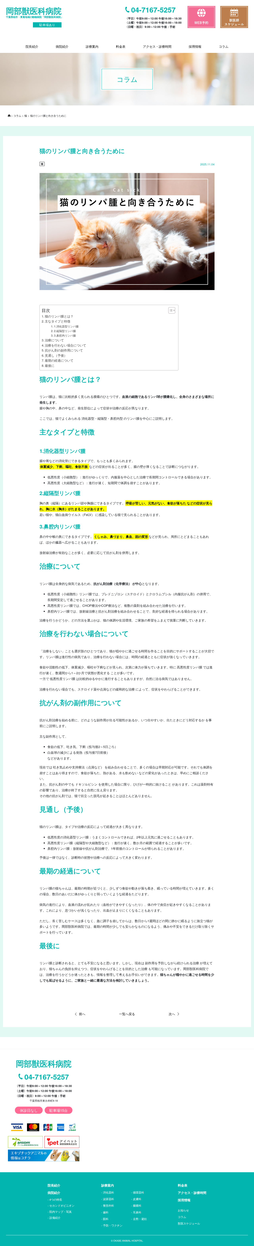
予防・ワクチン (112, 1225)
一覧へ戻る (127, 1014)
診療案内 (107, 1185)
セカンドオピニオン (61, 1205)
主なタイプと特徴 (57, 321)
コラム (182, 1217)
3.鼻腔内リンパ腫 (65, 335)
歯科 (106, 1212)
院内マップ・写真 (60, 1212)
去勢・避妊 (140, 1219)
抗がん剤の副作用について (64, 350)
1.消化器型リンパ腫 (66, 326)
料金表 (182, 1185)
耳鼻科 (137, 1212)
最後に (49, 365)
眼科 (106, 1219)
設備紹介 (55, 1218)
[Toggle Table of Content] (169, 310)
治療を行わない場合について (65, 345)
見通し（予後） (56, 355)
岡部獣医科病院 (34, 16)
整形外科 (108, 1205)
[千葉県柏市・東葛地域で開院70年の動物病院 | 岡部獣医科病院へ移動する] (9, 116)
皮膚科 (137, 1199)
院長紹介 (54, 1185)
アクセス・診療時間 (192, 1192)
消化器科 (108, 1192)
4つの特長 (55, 1199)
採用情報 (184, 1200)
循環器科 (138, 1192)
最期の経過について (59, 360)
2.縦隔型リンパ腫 (65, 331)
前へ (82, 1014)
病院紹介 (54, 1192)
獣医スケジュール (189, 1223)
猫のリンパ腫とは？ (59, 316)
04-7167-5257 (153, 9)
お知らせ (183, 1210)
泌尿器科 (108, 1199)
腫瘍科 (137, 1205)
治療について (54, 340)
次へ (172, 1014)
